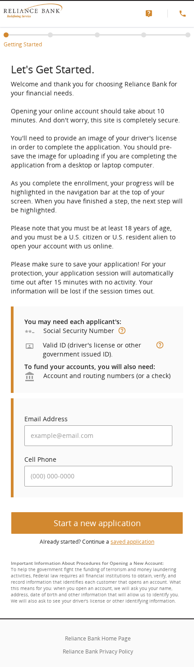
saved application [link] (132, 541)
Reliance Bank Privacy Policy (98, 651)
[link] (151, 13)
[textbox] (98, 435)
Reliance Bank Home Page (98, 638)
